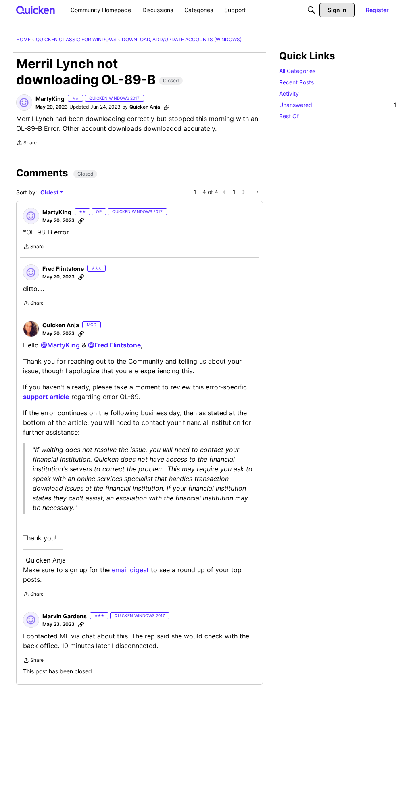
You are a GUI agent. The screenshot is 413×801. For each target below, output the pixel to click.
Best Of (289, 116)
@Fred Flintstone (114, 345)
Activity (289, 93)
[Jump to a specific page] (256, 192)
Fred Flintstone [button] (63, 268)
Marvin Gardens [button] (64, 616)
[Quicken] (35, 10)
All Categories (297, 70)
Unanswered (338, 104)
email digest (130, 570)
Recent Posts (296, 82)
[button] (24, 102)
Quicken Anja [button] (144, 107)
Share (26, 144)
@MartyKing (60, 345)
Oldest (50, 193)
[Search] (311, 10)
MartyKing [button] (50, 98)
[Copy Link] (166, 107)
